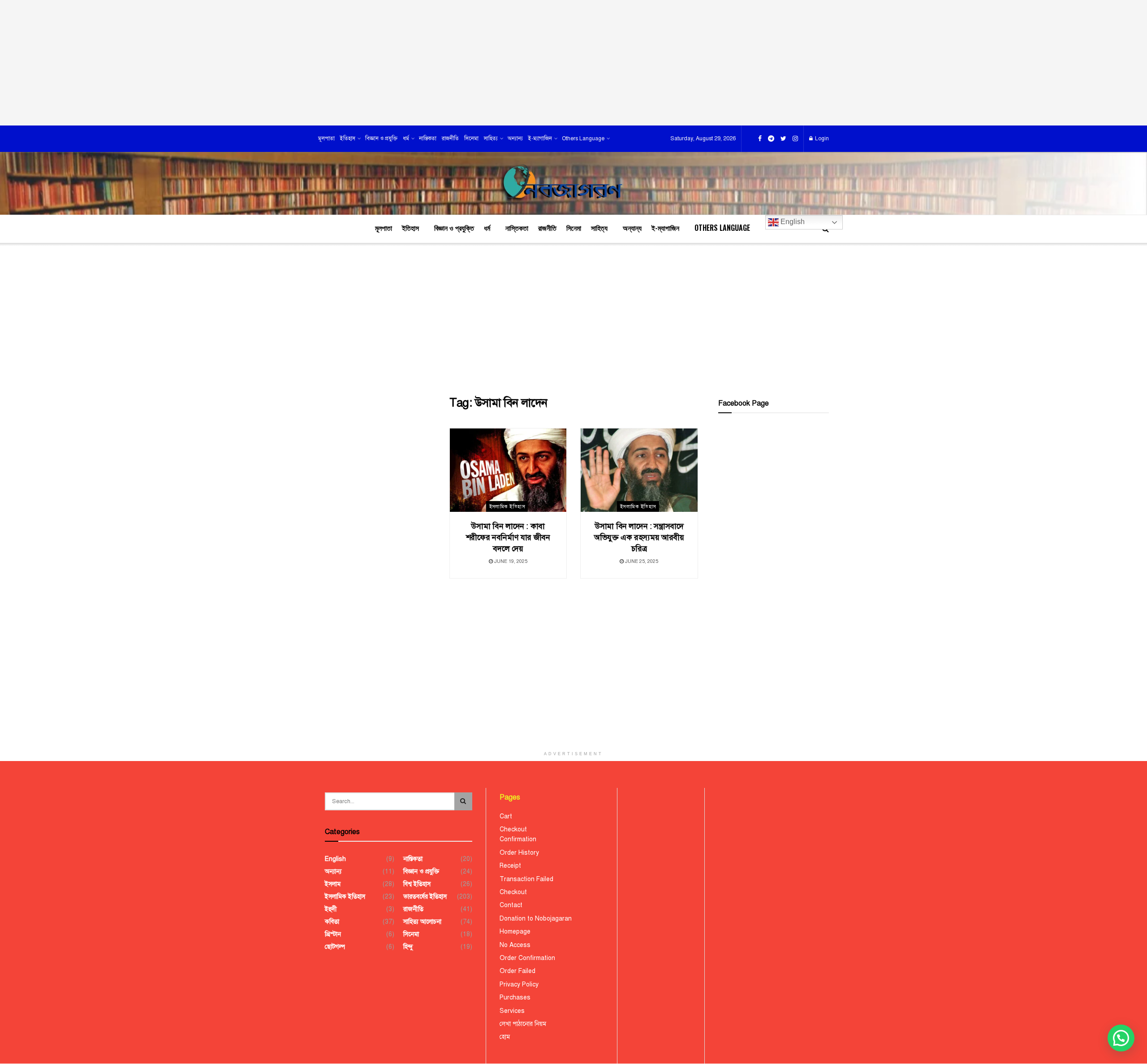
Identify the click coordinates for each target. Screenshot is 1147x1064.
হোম (505, 1037)
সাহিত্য (491, 138)
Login (821, 138)
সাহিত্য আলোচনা (422, 922)
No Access (515, 945)
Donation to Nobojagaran (536, 918)
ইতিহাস (347, 138)
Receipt (510, 865)
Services (512, 1011)
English (792, 221)
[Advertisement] (573, 62)
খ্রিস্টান (333, 934)
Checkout (513, 829)
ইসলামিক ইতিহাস (507, 507)
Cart (506, 816)
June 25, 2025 (641, 561)
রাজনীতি (450, 138)
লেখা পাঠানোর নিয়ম (523, 1024)
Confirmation (518, 839)
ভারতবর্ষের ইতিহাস (425, 896)
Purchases (515, 997)
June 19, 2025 (510, 561)
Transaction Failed (526, 879)
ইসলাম (333, 884)
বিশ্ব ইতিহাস (417, 884)
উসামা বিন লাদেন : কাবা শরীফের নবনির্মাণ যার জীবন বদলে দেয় (508, 537)
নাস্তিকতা (427, 138)
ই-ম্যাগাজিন (540, 138)
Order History (519, 852)
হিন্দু (408, 947)
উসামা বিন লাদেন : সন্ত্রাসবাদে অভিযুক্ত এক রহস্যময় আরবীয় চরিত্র (639, 537)
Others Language (583, 138)
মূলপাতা (326, 138)
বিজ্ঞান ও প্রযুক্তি (381, 138)
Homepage (515, 931)
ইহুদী (331, 909)
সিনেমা (471, 138)
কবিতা (332, 922)
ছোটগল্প (335, 947)
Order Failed (517, 971)
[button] (1121, 1038)
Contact (511, 905)
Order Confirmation (527, 958)
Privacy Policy (519, 984)
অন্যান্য (515, 138)
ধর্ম (406, 138)
